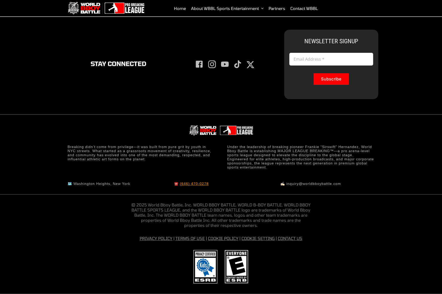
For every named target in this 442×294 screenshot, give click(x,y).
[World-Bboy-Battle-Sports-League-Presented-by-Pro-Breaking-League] (106, 4)
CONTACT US (290, 238)
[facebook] (199, 64)
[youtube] (225, 64)
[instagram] (212, 64)
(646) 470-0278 (194, 184)
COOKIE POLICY (223, 238)
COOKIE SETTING (258, 238)
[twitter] (250, 65)
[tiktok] (237, 64)
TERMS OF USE (190, 238)
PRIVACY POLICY (156, 238)
